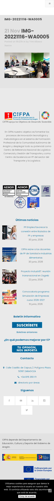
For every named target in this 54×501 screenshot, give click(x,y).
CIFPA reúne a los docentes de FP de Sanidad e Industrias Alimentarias (36, 253)
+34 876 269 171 (28, 376)
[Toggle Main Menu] (49, 3)
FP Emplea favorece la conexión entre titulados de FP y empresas (35, 231)
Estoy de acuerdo (27, 496)
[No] (50, 490)
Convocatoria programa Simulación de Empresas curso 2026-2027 (35, 296)
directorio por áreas (29, 382)
